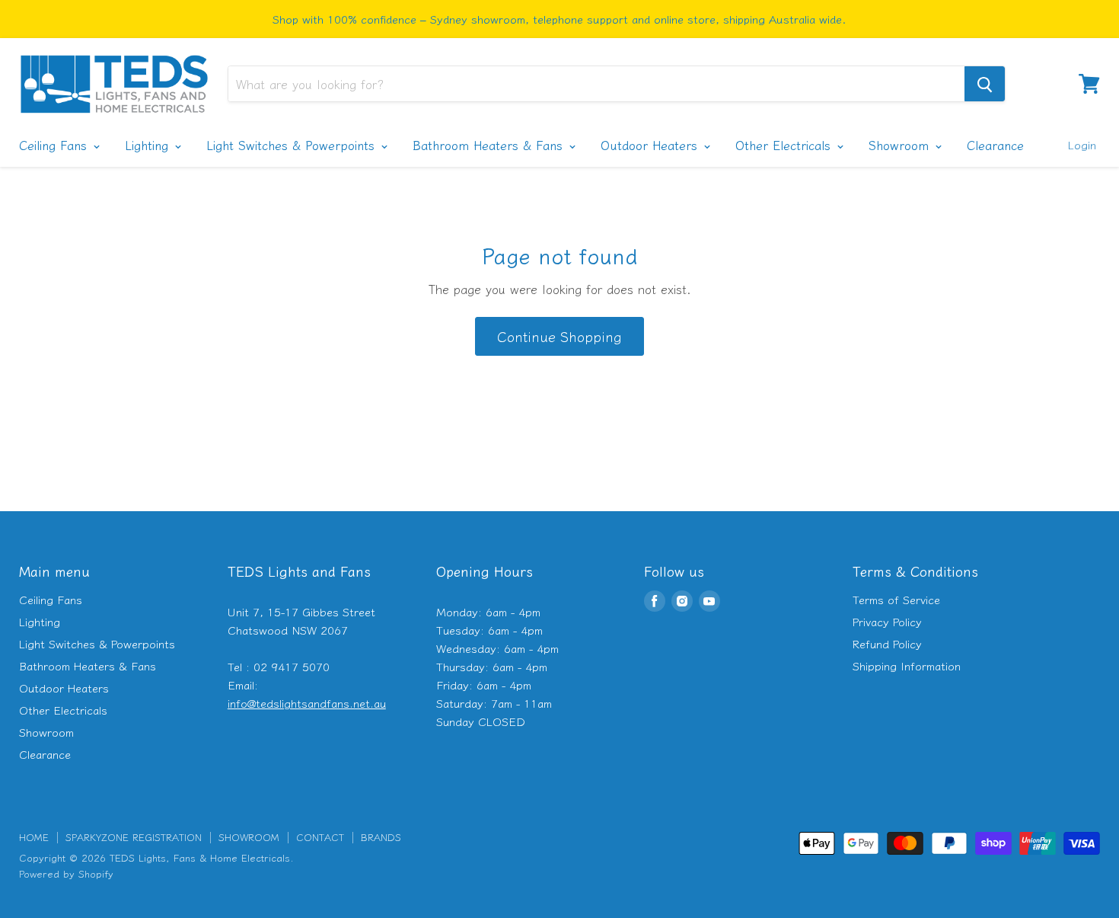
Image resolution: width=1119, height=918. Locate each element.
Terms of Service (896, 599)
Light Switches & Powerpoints (292, 145)
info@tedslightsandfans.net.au (307, 703)
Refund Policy (887, 643)
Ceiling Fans (55, 145)
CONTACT (320, 837)
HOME (34, 837)
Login (1081, 144)
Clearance (995, 145)
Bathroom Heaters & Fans (490, 145)
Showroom (901, 145)
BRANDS (381, 837)
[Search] (984, 83)
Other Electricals (785, 145)
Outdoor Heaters (651, 145)
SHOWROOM (248, 837)
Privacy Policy (887, 621)
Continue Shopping (559, 336)
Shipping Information (907, 665)
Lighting (149, 145)
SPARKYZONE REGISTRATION (133, 837)
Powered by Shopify (66, 873)
